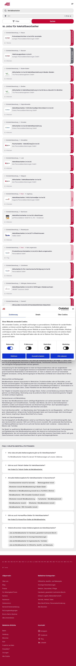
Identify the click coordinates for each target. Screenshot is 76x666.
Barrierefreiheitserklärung (10, 607)
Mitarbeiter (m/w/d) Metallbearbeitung (22, 499)
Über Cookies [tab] (63, 314)
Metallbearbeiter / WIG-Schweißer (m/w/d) (23, 507)
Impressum (5, 599)
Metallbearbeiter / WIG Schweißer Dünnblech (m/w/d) (27, 495)
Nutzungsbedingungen (10, 610)
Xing (42, 639)
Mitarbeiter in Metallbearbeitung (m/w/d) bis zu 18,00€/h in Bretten (31, 491)
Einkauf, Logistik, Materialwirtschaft (49, 596)
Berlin (4, 630)
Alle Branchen (42, 607)
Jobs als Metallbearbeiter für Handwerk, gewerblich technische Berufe (32, 533)
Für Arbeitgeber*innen (9, 592)
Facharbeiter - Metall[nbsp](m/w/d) (49, 499)
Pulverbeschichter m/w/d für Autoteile (22, 483)
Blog (3, 585)
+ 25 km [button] (66, 16)
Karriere (5, 596)
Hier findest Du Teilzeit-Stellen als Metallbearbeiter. (25, 469)
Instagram (44, 631)
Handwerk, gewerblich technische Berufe (51, 592)
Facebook (44, 635)
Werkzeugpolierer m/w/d (46, 483)
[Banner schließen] (73, 309)
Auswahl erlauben (38, 356)
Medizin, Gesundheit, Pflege (47, 588)
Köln (3, 641)
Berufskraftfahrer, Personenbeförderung (51, 603)
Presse (4, 588)
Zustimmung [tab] (13, 314)
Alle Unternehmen (8, 618)
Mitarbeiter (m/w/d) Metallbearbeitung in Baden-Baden (27, 487)
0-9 (6, 567)
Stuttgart (5, 652)
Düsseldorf (6, 649)
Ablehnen (14, 356)
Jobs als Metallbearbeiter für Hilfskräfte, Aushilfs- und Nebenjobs (31, 545)
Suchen (52, 21)
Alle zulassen (62, 356)
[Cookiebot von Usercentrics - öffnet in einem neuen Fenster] (60, 308)
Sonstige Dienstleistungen (47, 585)
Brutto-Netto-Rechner (9, 614)
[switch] (28, 348)
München (5, 638)
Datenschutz (6, 603)
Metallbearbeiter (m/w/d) (17, 503)
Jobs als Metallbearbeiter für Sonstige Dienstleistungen (28, 537)
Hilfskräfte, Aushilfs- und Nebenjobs (50, 581)
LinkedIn (43, 642)
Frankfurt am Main (8, 645)
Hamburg (5, 634)
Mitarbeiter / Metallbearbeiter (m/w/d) (42, 503)
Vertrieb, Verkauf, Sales (45, 599)
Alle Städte (6, 656)
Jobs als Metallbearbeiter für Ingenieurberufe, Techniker (28, 541)
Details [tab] (38, 314)
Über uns (5, 581)
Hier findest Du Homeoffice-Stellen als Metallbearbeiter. (27, 519)
